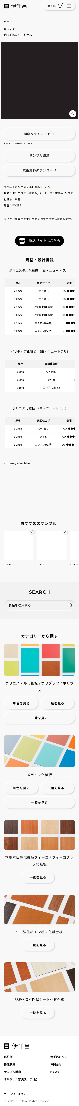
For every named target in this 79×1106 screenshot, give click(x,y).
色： (7, 35)
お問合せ (56, 1064)
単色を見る (21, 703)
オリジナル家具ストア (18, 1079)
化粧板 (8, 1057)
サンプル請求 (12, 1072)
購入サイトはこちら (44, 240)
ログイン (52, 5)
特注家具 (9, 1064)
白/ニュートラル (21, 35)
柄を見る (57, 703)
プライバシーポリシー (16, 1093)
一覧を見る (39, 718)
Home (6, 21)
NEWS (54, 1071)
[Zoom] (72, 113)
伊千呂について (60, 1057)
